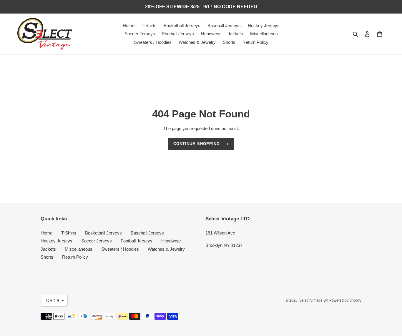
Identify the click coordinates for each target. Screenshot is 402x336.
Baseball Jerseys (147, 232)
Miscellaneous (78, 249)
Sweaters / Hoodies (120, 249)
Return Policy (75, 257)
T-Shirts (68, 232)
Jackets (48, 249)
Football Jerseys (136, 240)
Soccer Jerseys (96, 240)
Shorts (47, 257)
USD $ (52, 300)
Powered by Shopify (345, 300)
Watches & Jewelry (166, 249)
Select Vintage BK (313, 300)
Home (46, 232)
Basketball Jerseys (103, 232)
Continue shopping (196, 144)
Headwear (171, 240)
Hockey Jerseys (56, 240)
